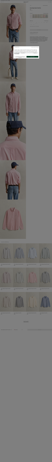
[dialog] (26, 52)
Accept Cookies (32, 56)
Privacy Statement (16, 53)
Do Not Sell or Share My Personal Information (20, 57)
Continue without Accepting (35, 47)
